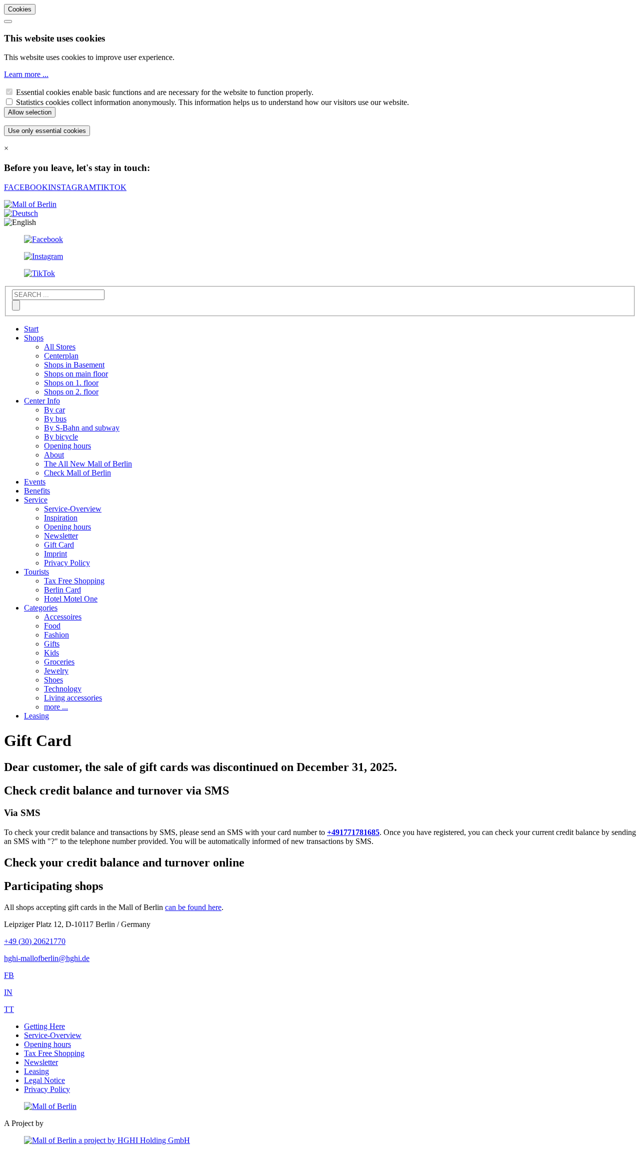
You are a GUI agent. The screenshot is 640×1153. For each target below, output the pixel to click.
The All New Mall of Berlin (88, 464)
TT (9, 1009)
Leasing (36, 716)
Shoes (53, 680)
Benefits (37, 490)
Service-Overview (73, 508)
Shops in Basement (74, 364)
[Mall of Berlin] (50, 1106)
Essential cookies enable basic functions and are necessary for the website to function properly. (165, 92)
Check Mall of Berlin (77, 472)
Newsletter (61, 536)
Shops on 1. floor (71, 382)
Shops (34, 338)
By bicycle (61, 436)
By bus (55, 418)
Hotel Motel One (71, 598)
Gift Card (59, 544)
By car (54, 410)
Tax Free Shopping (74, 580)
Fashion (56, 634)
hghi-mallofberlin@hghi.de (47, 958)
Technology (63, 688)
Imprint (55, 554)
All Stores (60, 346)
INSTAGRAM (72, 187)
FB (9, 975)
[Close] (8, 21)
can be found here (193, 907)
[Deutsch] (21, 213)
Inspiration (61, 518)
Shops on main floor (76, 374)
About (54, 454)
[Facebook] (43, 239)
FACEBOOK (26, 187)
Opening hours (67, 446)
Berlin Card (62, 590)
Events (35, 482)
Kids (51, 652)
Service (36, 500)
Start (31, 328)
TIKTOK (111, 187)
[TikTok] (39, 273)
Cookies (20, 9)
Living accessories (73, 698)
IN (8, 992)
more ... (56, 706)
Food (52, 626)
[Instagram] (43, 256)
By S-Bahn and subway (82, 428)
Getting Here (44, 1026)
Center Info (42, 400)
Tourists (36, 572)
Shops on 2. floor (71, 392)
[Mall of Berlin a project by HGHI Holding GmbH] (107, 1140)
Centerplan (61, 356)
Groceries (59, 662)
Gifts (52, 644)
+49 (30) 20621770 (35, 941)
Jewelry (56, 670)
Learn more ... (26, 74)
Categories (41, 608)
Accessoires (63, 616)
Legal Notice (44, 1080)
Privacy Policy (67, 562)
